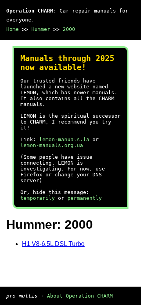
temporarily (37, 198)
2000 (69, 29)
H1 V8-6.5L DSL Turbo (53, 243)
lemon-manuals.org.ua (51, 145)
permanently (84, 198)
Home (12, 29)
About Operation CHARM (80, 296)
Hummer (40, 29)
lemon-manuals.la (64, 139)
